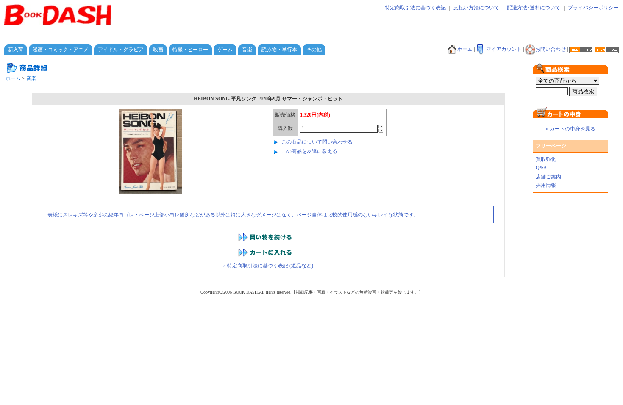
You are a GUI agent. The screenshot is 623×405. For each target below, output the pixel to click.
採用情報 (546, 185)
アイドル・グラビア (121, 50)
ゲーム (225, 50)
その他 (314, 50)
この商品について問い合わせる (317, 142)
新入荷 (15, 50)
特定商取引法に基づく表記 (415, 8)
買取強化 (546, 159)
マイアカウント (504, 49)
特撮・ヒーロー (190, 50)
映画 (158, 50)
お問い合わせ (550, 49)
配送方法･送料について (533, 8)
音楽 (247, 50)
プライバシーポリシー (593, 8)
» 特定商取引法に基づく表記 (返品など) (268, 266)
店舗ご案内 (548, 177)
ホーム (465, 49)
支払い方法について (476, 8)
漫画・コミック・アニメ (61, 50)
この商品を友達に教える (309, 151)
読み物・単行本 (279, 50)
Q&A (541, 168)
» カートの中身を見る (570, 129)
